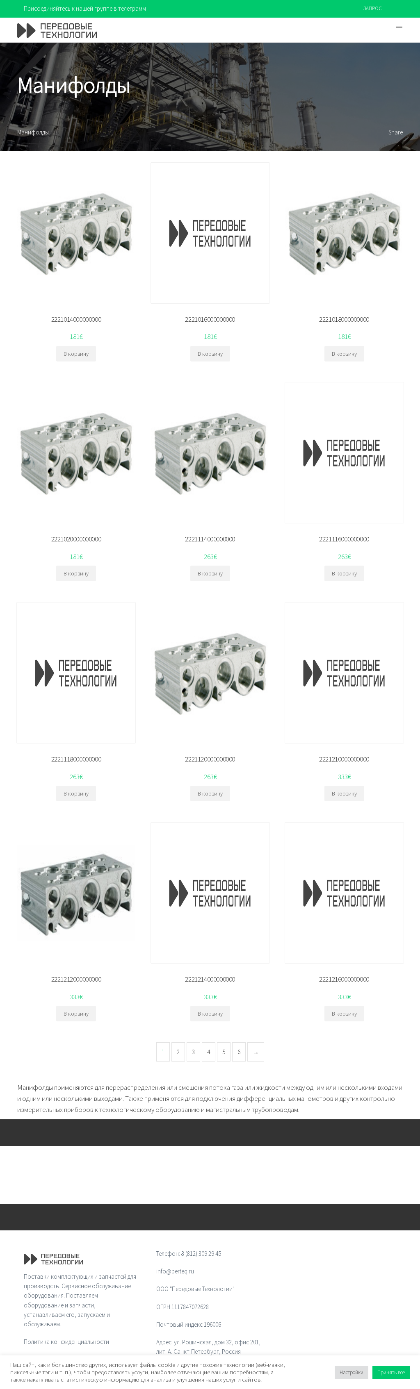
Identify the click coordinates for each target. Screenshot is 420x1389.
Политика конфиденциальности (66, 1342)
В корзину (76, 353)
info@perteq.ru (175, 1271)
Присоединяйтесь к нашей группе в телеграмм (85, 8)
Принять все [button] (391, 1372)
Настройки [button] (351, 1372)
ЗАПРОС (372, 8)
